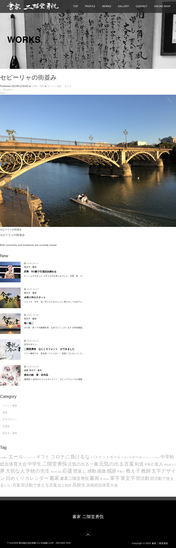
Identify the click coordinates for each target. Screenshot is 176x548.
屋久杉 (54, 472)
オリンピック (30, 458)
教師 (146, 471)
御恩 (60, 472)
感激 (101, 471)
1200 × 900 (38, 86)
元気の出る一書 (83, 464)
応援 (67, 471)
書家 (54, 478)
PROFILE (90, 6)
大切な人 (15, 471)
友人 (158, 464)
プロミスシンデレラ (151, 458)
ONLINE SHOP (162, 6)
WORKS (106, 6)
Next (4, 93)
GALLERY (123, 6)
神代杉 (106, 479)
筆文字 (127, 478)
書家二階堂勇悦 (74, 478)
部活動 (142, 478)
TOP (75, 6)
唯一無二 (29, 323)
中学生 (34, 464)
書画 (94, 478)
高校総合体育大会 (102, 485)
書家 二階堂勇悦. (160, 543)
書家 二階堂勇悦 (88, 516)
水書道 (6, 426)
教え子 (133, 471)
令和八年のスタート (35, 297)
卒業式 (149, 464)
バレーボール (132, 457)
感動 (91, 471)
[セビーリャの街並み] (88, 160)
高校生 (79, 485)
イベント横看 (10, 405)
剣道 (139, 464)
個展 (26, 370)
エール (16, 456)
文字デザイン (30, 344)
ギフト (43, 456)
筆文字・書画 (30, 267)
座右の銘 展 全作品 (36, 374)
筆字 (115, 478)
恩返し (80, 471)
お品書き (4, 458)
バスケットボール (106, 457)
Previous (6, 89)
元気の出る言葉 (116, 464)
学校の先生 (38, 471)
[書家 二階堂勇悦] (32, 5)
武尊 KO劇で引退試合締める (40, 271)
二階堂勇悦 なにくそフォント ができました (49, 349)
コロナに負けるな (70, 456)
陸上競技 (65, 485)
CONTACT (141, 6)
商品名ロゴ (170, 464)
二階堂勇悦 (54, 464)
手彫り (121, 471)
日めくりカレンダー (27, 478)
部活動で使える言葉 (39, 485)
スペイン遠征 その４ (59, 86)
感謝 (111, 471)
